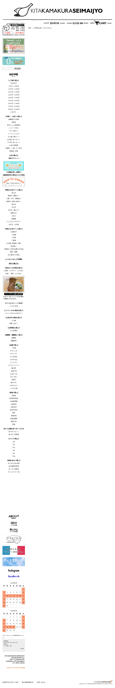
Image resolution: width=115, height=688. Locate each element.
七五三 (14, 216)
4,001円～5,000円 (13, 97)
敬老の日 (14, 213)
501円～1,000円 (14, 86)
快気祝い (14, 246)
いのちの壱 (13, 388)
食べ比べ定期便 (14, 434)
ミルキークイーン (14, 365)
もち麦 (14, 320)
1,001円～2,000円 (13, 89)
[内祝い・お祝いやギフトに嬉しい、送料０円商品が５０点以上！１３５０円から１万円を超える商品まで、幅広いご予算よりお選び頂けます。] (13, 64)
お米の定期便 (13, 145)
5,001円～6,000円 (13, 100)
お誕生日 (14, 232)
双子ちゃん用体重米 (13, 125)
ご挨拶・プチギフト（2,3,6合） (13, 270)
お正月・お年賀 (14, 224)
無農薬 (14, 338)
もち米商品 (13, 330)
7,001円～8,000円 (13, 106)
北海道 (14, 395)
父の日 (14, 207)
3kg (14, 450)
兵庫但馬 (14, 416)
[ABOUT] (13, 75)
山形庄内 (14, 407)
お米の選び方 (13, 155)
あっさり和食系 (14, 469)
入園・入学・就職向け (13, 198)
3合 (14, 444)
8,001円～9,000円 (13, 109)
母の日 (14, 204)
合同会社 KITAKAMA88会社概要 (16, 667)
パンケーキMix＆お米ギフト (13, 313)
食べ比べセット (14, 431)
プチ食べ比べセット (13, 142)
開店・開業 (13, 252)
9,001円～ (14, 112)
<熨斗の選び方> (14, 263)
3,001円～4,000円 (13, 95)
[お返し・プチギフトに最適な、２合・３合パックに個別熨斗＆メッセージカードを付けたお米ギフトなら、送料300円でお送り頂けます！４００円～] (13, 287)
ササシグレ (13, 354)
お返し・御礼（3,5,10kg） (13, 273)
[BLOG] (13, 531)
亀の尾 (14, 368)
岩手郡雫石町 (13, 398)
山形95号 (14, 371)
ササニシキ (13, 351)
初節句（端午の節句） (13, 201)
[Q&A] (13, 524)
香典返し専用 (13, 151)
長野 (13, 413)
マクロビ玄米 (13, 306)
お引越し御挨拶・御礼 (13, 243)
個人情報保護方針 (28, 682)
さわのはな (13, 359)
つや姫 (14, 348)
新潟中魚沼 (13, 410)
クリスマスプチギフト (13, 221)
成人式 (14, 193)
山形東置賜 (13, 401)
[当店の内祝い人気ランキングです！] (13, 165)
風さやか (14, 382)
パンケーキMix (14, 128)
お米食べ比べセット (13, 139)
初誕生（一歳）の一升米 (14, 148)
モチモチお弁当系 (14, 463)
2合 (14, 441)
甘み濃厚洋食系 (14, 466)
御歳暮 (14, 219)
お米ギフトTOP (14, 119)
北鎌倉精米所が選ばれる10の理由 (14, 175)
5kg (14, 453)
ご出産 (14, 237)
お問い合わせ (41, 682)
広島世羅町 (13, 418)
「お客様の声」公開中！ (14, 172)
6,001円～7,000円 (13, 103)
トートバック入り (14, 134)
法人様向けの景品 (14, 255)
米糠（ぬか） (13, 323)
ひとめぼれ (13, 356)
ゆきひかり (13, 385)
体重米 (14, 122)
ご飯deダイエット (14, 158)
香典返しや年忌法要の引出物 (13, 249)
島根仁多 (14, 421)
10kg (13, 456)
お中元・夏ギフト (14, 210)
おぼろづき (13, 374)
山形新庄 (14, 404)
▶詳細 (22, 648)
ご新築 (14, 240)
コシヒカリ (13, 362)
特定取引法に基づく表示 (10, 682)
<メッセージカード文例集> (14, 259)
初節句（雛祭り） (14, 195)
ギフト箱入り (13, 131)
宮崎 (13, 424)
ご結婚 (14, 234)
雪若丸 (14, 379)
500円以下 (13, 83)
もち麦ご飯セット (14, 136)
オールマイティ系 (14, 472)
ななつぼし (13, 377)
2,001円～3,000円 (13, 92)
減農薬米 (14, 341)
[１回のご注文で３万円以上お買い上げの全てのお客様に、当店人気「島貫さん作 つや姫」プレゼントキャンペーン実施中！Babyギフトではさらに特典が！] (13, 54)
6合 (14, 447)
